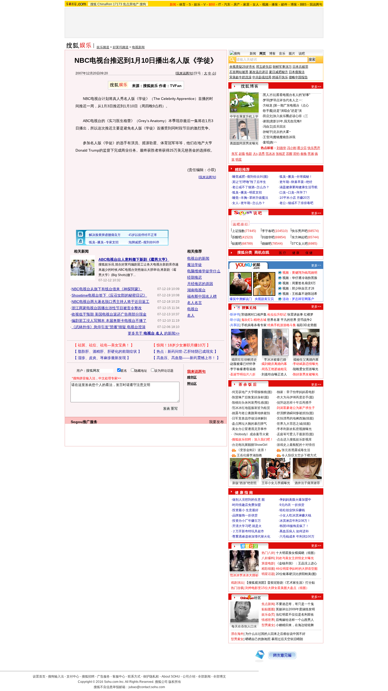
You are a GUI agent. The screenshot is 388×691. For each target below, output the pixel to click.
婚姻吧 (266, 243)
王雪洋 (267, 137)
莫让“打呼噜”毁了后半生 (249, 182)
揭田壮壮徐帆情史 (244, 359)
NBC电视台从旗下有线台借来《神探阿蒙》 (107, 289)
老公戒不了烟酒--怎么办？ (250, 187)
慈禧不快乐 (280, 77)
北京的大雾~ (282, 132)
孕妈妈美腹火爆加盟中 (295, 499)
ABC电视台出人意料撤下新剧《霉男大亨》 (133, 259)
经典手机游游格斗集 (281, 325)
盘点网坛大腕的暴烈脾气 (249, 424)
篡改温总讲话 (258, 72)
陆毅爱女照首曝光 (305, 369)
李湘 (310, 154)
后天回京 (279, 126)
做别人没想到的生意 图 (248, 499)
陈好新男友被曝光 (305, 374)
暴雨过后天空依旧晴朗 (287, 639)
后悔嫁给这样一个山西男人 (295, 620)
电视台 (192, 309)
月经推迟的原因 (200, 284)
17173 (117, 4)
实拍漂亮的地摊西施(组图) (295, 418)
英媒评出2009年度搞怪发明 (295, 609)
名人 (191, 315)
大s (255, 154)
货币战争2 (304, 320)
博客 (294, 4)
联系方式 (134, 676)
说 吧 (257, 213)
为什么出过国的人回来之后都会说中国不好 (275, 634)
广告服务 (103, 676)
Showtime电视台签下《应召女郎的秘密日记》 (109, 295)
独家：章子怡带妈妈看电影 (296, 392)
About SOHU (171, 676)
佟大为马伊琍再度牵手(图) (295, 397)
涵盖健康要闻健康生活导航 (299, 187)
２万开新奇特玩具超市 (248, 531)
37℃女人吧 (300, 243)
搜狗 (143, 4)
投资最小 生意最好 (245, 510)
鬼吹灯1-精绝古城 (253, 320)
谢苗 (266, 121)
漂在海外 (237, 634)
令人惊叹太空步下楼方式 (299, 455)
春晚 (303, 154)
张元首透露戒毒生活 (296, 450)
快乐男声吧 (299, 231)
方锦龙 (268, 105)
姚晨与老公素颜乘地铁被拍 (251, 413)
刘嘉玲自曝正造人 (274, 374)
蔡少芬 (302, 148)
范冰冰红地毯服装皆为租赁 (251, 408)
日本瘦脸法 (297, 72)
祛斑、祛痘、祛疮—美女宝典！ (104, 345)
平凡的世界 (288, 320)
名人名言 (194, 303)
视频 (265, 4)
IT (219, 4)
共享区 (235, 325)
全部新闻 (204, 676)
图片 (292, 53)
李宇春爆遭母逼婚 (242, 369)
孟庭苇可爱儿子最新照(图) (295, 434)
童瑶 (266, 142)
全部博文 (219, 676)
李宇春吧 (268, 231)
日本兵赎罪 (300, 67)
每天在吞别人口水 (244, 626)
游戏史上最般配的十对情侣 (296, 445)
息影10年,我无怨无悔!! (285, 121)
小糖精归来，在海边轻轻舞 (295, 625)
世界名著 (273, 320)
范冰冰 (270, 154)
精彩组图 (268, 569)
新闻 (253, 53)
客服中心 (118, 676)
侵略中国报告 (298, 77)
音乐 (282, 53)
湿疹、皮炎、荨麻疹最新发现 (102, 358)
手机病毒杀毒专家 (254, 325)
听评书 (235, 314)
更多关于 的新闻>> (153, 333)
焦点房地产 (131, 4)
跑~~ (273, 142)
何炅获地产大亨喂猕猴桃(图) (252, 392)
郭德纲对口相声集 (254, 314)
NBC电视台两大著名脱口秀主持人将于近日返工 (110, 301)
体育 (182, 4)
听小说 (235, 320)
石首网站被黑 (238, 72)
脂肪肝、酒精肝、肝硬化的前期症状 (107, 351)
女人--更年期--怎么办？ (248, 203)
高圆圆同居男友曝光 (244, 143)
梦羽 (266, 100)
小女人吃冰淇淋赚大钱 (295, 515)
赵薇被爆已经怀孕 (242, 364)
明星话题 (268, 574)
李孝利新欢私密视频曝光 (294, 429)
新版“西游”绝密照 (244, 483)
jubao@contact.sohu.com (147, 687)
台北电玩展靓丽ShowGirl (249, 445)
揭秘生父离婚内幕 (306, 359)
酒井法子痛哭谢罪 (307, 483)
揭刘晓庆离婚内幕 (274, 364)
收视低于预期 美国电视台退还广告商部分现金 (109, 314)
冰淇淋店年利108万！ (295, 521)
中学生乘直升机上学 (244, 116)
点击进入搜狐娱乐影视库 (294, 439)
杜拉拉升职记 (276, 314)
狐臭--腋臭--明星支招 (247, 192)
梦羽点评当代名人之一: (286, 100)
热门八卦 (268, 553)
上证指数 (238, 231)
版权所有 (174, 682)
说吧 (302, 53)
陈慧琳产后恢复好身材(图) (250, 397)
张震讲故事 (295, 314)
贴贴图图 (268, 609)
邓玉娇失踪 (264, 67)
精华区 (192, 377)
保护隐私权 (151, 676)
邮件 (284, 4)
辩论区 (192, 383)
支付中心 (73, 676)
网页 (262, 53)
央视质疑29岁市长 (242, 67)
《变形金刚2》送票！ (252, 450)
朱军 (234, 154)
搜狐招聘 (88, 676)
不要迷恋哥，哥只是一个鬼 (295, 604)
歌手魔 (267, 111)
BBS (303, 4)
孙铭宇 (267, 132)
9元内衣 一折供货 (292, 505)
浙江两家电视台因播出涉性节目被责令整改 (107, 308)
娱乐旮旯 (268, 614)
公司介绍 (189, 676)
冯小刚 (291, 148)
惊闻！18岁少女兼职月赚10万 (181, 345)
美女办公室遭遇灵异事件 (249, 429)
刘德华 (281, 148)
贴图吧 (237, 243)
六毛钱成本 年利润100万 (297, 536)
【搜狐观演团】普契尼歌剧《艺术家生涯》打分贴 (280, 582)
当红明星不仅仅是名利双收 (295, 614)
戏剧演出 (237, 582)
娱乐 (197, 4)
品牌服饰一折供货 (245, 515)
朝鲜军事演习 (282, 67)
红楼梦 (308, 314)
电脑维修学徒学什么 (203, 271)
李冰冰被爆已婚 (275, 359)
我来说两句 (184, 73)
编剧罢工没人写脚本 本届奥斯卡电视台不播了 (109, 320)
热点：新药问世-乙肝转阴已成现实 (185, 351)
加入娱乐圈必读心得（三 (290, 116)
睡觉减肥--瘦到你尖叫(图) (250, 176)
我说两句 (316, 4)
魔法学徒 (194, 265)
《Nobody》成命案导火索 (250, 434)
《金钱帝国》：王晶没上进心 (296, 563)
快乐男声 (313, 148)
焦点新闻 (268, 604)
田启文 (267, 116)
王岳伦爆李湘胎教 (249, 455)
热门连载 (237, 588)
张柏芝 (280, 154)
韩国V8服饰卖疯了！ (294, 526)
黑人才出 (269, 95)
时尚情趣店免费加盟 (246, 505)
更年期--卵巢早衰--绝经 (296, 182)
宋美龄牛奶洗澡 (240, 77)
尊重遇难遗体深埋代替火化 (251, 536)
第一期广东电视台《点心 (291, 105)
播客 (275, 4)
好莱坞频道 (121, 47)
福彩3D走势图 (307, 325)
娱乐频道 (103, 47)
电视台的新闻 (198, 258)
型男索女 (268, 625)
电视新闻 (138, 47)
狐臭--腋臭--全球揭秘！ (296, 176)
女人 (256, 4)
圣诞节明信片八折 (242, 374)
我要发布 (216, 422)
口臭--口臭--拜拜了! (293, 192)
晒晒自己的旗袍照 (258, 639)
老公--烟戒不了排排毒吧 (296, 203)
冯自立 (267, 126)
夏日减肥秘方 (278, 72)
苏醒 (289, 154)
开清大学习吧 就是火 (247, 526)
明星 (238, 159)
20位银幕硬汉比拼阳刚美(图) (296, 574)
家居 (246, 4)
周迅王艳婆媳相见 (274, 369)
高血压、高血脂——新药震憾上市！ (186, 358)
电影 (249, 154)
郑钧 (296, 154)
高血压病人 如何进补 (294, 531)
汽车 (227, 4)
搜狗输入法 (56, 676)
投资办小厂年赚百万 (246, 521)
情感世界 (268, 620)
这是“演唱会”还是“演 (287, 111)
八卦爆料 (268, 558)
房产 (237, 4)
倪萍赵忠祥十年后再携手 (294, 402)
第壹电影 (268, 563)
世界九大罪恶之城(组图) (294, 424)
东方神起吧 (299, 237)
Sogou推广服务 (84, 422)
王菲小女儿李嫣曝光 (276, 483)
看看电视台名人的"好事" (293, 95)
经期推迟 (194, 277)
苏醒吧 (237, 237)
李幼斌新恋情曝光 (305, 364)
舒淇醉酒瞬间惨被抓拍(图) (295, 413)
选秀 (261, 154)
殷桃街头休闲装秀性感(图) (250, 402)
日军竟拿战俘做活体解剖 (249, 418)
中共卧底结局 (261, 77)
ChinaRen (104, 4)
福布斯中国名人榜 (202, 296)
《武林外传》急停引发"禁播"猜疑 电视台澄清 (108, 327)
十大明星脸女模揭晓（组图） (296, 553)
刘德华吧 (268, 237)
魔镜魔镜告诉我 (284, 137)
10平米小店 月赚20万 (295, 198)
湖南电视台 (196, 290)
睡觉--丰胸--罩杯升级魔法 (250, 198)
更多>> (316, 87)
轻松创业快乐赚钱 (292, 510)
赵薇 (242, 154)
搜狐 (93, 4)
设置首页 (39, 676)
